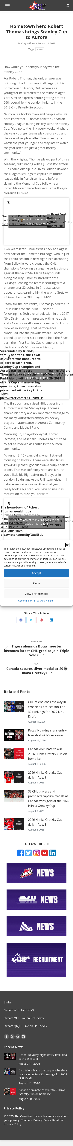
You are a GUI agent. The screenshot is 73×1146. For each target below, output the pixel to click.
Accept (36, 573)
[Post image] (14, 706)
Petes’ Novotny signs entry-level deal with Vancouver (47, 732)
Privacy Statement (43, 600)
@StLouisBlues (11, 531)
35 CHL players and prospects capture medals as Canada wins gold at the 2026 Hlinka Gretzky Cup (48, 798)
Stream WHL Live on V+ (19, 1010)
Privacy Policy (12, 1124)
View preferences (36, 594)
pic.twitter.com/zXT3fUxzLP (21, 398)
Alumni (40, 49)
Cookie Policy (25, 600)
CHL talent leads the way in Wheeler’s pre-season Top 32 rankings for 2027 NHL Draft (47, 709)
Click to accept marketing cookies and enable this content (37, 221)
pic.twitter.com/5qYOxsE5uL (22, 535)
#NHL (27, 363)
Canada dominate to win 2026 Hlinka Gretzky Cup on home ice (47, 754)
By (26, 43)
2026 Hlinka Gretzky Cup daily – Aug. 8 (45, 822)
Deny (36, 583)
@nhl (4, 523)
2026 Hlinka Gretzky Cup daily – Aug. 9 (45, 775)
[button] (67, 545)
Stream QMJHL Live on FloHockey (25, 1026)
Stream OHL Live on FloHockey (24, 1018)
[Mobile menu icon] (7, 5)
